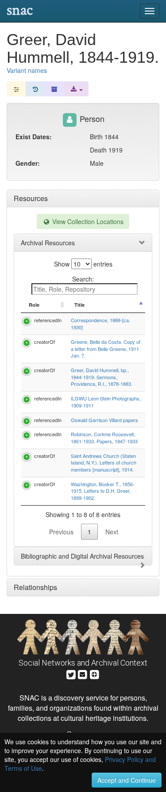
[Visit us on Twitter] (71, 673)
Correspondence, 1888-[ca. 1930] (100, 323)
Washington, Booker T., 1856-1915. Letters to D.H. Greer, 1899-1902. (103, 490)
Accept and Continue (126, 780)
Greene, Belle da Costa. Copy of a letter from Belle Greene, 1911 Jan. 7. (105, 348)
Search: (83, 278)
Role (34, 304)
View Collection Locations (87, 221)
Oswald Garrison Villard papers (104, 419)
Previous (61, 531)
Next (111, 531)
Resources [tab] (31, 198)
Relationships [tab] (35, 587)
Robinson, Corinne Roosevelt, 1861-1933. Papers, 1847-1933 (104, 437)
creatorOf (44, 341)
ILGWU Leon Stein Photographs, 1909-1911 (106, 402)
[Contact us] (82, 673)
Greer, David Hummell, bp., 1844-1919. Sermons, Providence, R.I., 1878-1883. (101, 376)
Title (79, 304)
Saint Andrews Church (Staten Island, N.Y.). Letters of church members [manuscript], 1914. (103, 462)
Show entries (83, 263)
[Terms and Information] (94, 673)
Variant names (27, 70)
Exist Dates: (33, 136)
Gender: (27, 163)
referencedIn (48, 320)
